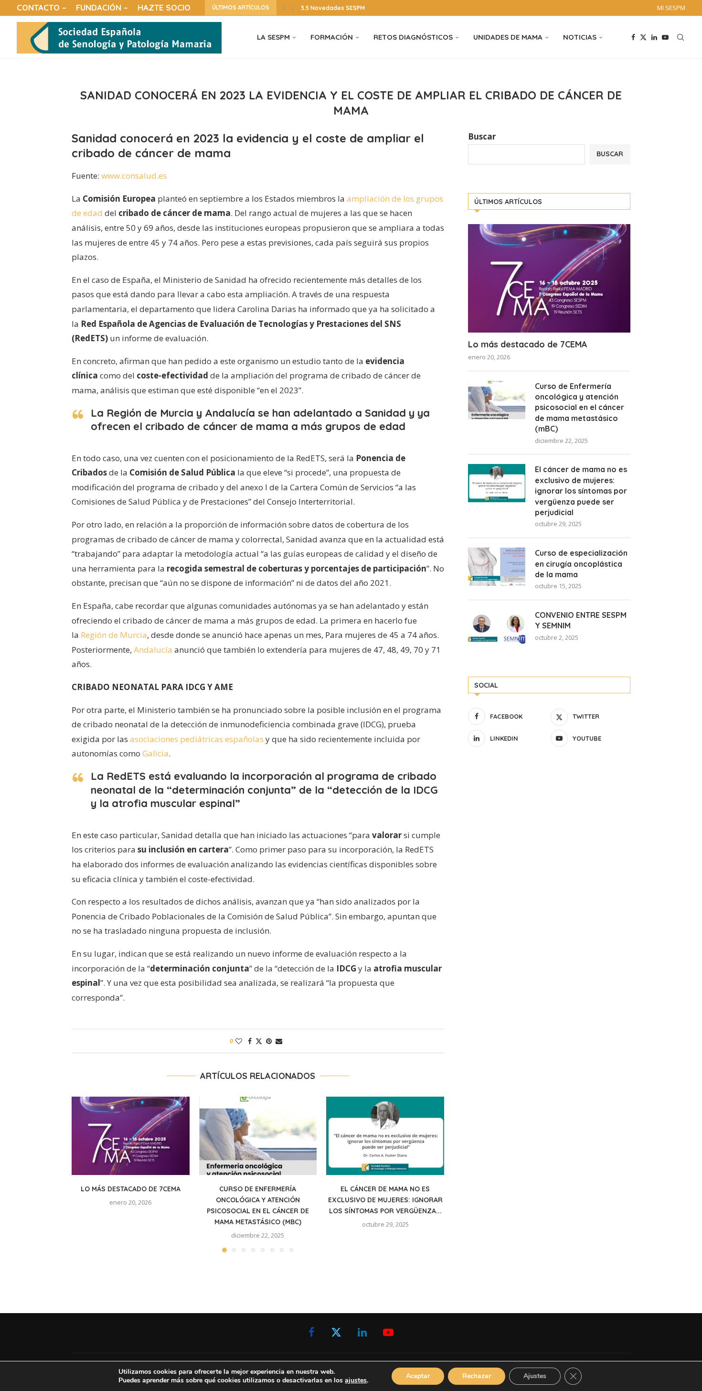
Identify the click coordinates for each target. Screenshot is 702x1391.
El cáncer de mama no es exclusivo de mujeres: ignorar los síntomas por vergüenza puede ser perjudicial (581, 490)
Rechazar (476, 1375)
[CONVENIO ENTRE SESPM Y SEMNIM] (496, 629)
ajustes (356, 1380)
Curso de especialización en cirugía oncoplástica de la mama (581, 563)
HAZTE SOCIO (164, 7)
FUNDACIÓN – (102, 7)
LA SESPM (273, 37)
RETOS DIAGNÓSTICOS (413, 37)
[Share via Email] (279, 1041)
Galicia (155, 753)
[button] (284, 7)
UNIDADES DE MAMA (507, 37)
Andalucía (153, 649)
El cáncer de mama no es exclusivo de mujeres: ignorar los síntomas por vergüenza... (385, 1200)
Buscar (482, 136)
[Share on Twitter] (258, 1041)
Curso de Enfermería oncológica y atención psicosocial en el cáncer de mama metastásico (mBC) (579, 407)
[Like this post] (238, 1041)
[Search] (680, 37)
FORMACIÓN (331, 37)
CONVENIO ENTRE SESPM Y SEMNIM (581, 620)
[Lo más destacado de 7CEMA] (131, 1136)
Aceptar (418, 1375)
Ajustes (534, 1375)
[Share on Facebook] (250, 1041)
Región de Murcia (114, 634)
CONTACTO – (41, 7)
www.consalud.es (134, 175)
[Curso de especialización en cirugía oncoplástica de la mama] (496, 567)
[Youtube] (665, 37)
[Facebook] (633, 37)
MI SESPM (671, 7)
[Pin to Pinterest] (269, 1041)
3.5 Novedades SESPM (333, 7)
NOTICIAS (579, 37)
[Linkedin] (654, 37)
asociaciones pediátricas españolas (197, 738)
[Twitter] (643, 37)
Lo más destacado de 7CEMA (131, 1189)
